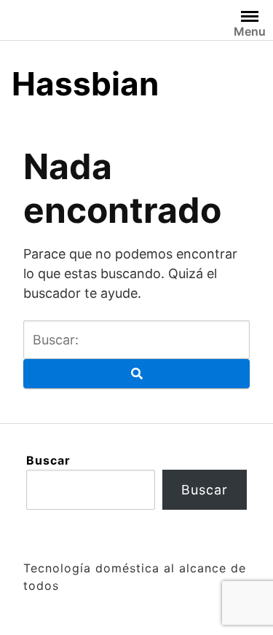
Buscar (48, 460)
